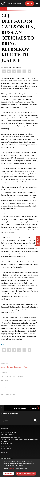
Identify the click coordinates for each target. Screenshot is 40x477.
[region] (20, 468)
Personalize (8, 473)
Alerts (3, 9)
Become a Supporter (20, 408)
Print (6, 380)
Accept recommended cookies (26, 473)
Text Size (7, 387)
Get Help (30, 3)
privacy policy (12, 469)
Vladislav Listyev (18, 376)
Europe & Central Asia (14, 367)
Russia (26, 367)
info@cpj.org (4, 452)
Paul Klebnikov (6, 376)
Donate (34, 408)
